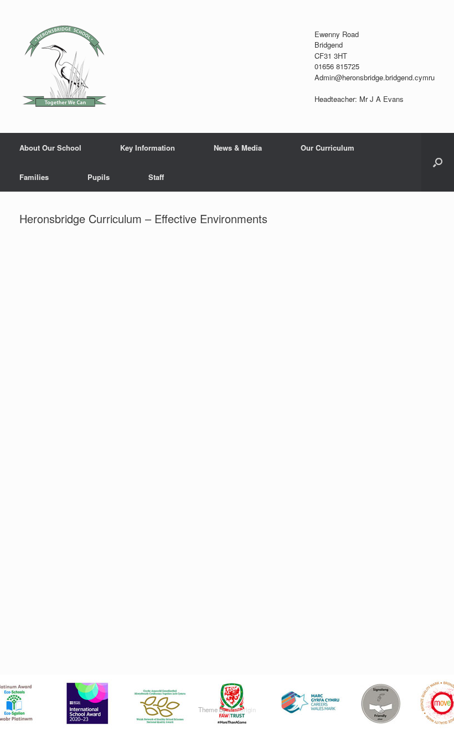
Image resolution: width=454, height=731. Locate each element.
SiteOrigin (242, 709)
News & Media (238, 147)
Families (34, 177)
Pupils (98, 177)
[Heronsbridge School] (64, 66)
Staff (156, 177)
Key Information (147, 147)
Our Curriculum (327, 147)
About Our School (50, 147)
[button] (437, 162)
